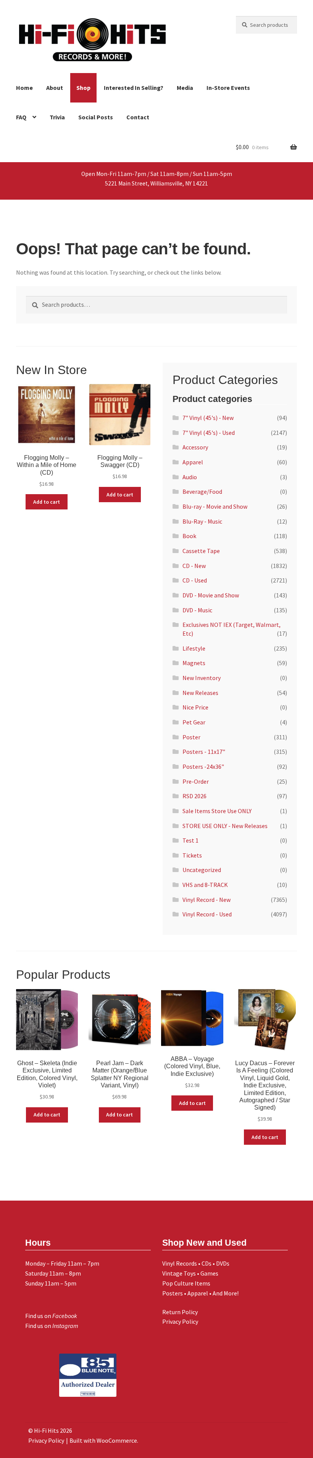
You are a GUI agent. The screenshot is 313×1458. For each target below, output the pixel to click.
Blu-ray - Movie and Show (214, 506)
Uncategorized (201, 870)
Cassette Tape (201, 551)
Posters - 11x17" (203, 751)
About (54, 87)
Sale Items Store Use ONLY (217, 811)
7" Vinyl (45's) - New (208, 417)
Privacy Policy (180, 1321)
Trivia (57, 117)
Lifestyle (193, 648)
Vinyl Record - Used (207, 914)
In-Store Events (228, 87)
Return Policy (180, 1312)
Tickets (192, 855)
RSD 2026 (194, 796)
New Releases (200, 692)
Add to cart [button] (46, 501)
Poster (191, 737)
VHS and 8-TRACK (205, 884)
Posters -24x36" (203, 766)
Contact (137, 117)
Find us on (51, 1316)
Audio (189, 477)
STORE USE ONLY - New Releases (225, 826)
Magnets (193, 663)
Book (189, 536)
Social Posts (95, 117)
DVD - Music (197, 610)
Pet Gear (193, 722)
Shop (83, 87)
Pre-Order (195, 781)
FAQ (21, 117)
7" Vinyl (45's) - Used (208, 432)
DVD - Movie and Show (210, 595)
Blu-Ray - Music (202, 521)
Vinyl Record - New (206, 899)
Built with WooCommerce (103, 1440)
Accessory (195, 447)
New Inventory (201, 678)
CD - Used (194, 580)
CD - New (194, 566)
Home (24, 87)
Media (185, 87)
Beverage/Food (202, 491)
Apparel (192, 462)
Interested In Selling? (133, 87)
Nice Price (195, 707)
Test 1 (190, 840)
